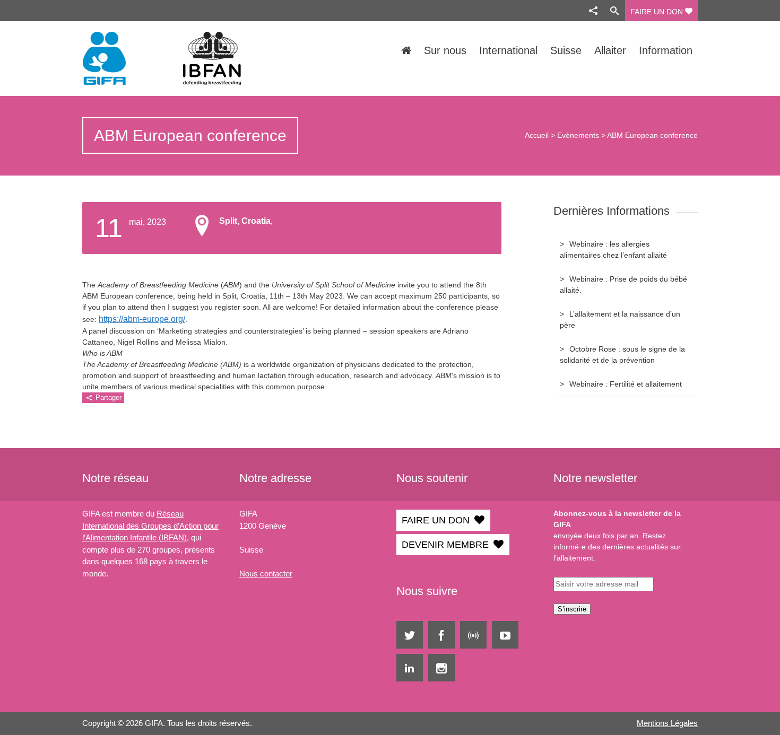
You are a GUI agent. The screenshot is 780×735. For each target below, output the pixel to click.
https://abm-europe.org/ (142, 318)
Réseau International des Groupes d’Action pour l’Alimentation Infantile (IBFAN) (150, 525)
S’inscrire (572, 609)
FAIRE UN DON (657, 11)
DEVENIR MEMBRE (445, 544)
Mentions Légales (667, 723)
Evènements (578, 135)
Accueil (537, 135)
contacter (275, 573)
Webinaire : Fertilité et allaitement (625, 384)
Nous (248, 573)
